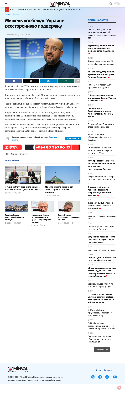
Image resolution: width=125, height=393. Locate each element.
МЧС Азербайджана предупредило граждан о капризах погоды (100, 313)
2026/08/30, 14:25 (66, 223)
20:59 (91, 68)
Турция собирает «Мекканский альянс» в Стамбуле (36, 9)
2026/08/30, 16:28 (40, 225)
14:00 (91, 280)
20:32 (91, 81)
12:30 (91, 333)
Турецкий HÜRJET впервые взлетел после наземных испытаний (100, 206)
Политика (16, 14)
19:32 (91, 121)
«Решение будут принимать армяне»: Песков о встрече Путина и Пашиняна (101, 74)
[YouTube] (115, 377)
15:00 (91, 233)
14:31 (91, 246)
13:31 (91, 307)
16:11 (91, 200)
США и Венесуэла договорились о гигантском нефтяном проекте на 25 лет (101, 326)
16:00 (91, 213)
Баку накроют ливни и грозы (101, 250)
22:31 (91, 26)
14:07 (91, 265)
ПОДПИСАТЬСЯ (73, 138)
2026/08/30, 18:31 (14, 223)
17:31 (90, 173)
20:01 (91, 105)
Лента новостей (98, 20)
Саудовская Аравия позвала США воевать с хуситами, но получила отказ (101, 239)
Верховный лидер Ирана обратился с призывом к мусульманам (99, 339)
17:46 (91, 157)
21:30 (91, 58)
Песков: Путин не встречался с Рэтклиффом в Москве (69, 217)
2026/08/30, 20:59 (14, 193)
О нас (98, 370)
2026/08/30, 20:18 (53, 196)
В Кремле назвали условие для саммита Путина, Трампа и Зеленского (59, 190)
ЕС (7, 154)
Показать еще (102, 350)
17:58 (91, 144)
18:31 (91, 131)
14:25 (91, 254)
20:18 (91, 92)
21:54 (91, 42)
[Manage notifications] (119, 388)
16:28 (91, 184)
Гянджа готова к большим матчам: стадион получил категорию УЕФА (100, 150)
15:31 (91, 223)
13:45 (91, 291)
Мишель (14, 154)
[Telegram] (100, 377)
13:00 (91, 320)
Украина (23, 154)
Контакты (108, 370)
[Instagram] (92, 377)
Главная (8, 14)
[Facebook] (107, 377)
